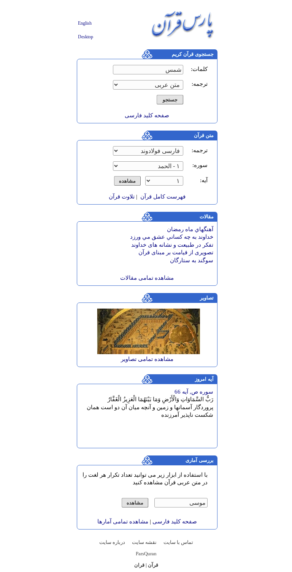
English (85, 23)
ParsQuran (146, 553)
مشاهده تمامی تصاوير (147, 359)
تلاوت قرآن (122, 197)
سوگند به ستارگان (191, 260)
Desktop (85, 36)
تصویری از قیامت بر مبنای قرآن (175, 252)
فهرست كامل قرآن (163, 197)
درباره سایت (112, 542)
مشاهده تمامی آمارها (122, 521)
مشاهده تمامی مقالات (147, 278)
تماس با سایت (178, 542)
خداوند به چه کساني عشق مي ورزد (171, 237)
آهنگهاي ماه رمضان (190, 229)
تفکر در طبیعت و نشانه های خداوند (172, 245)
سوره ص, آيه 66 (194, 392)
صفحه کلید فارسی (147, 115)
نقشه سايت (144, 542)
